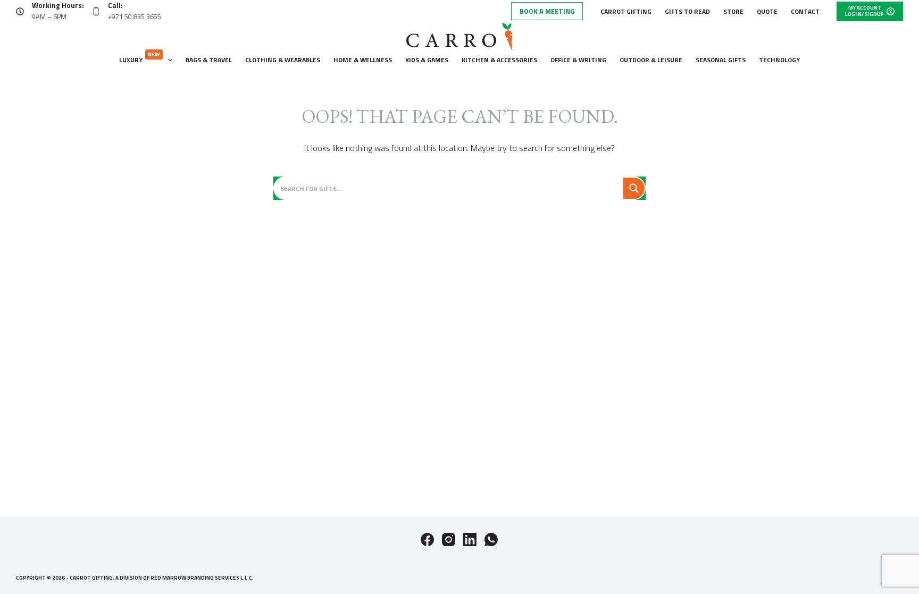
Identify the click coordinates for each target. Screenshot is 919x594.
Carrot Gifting (625, 11)
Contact (805, 11)
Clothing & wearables (282, 60)
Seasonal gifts (721, 60)
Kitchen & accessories (499, 60)
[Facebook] (427, 539)
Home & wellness (362, 60)
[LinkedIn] (470, 539)
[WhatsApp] (491, 539)
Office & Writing (578, 60)
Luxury (139, 58)
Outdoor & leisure (651, 60)
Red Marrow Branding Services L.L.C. (202, 578)
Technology (779, 60)
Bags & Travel (209, 60)
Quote (767, 11)
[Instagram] (448, 539)
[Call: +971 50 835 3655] (96, 11)
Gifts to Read (687, 11)
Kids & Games (426, 60)
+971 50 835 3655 (134, 16)
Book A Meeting (547, 11)
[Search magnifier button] (634, 188)
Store (733, 11)
